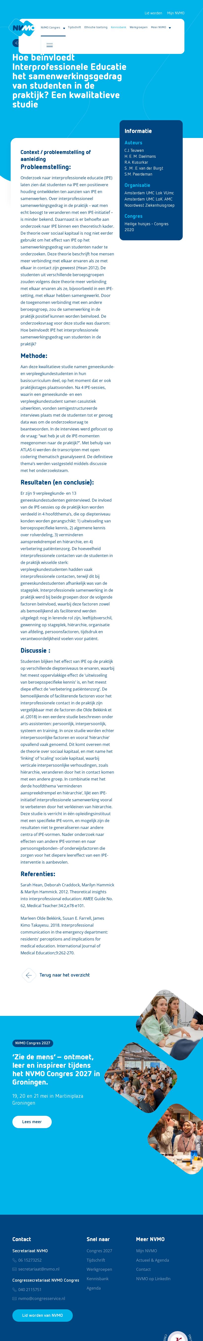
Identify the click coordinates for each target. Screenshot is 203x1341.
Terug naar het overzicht (64, 975)
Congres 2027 (99, 1251)
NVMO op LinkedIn (153, 1279)
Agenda (94, 1288)
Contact (143, 1270)
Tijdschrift (74, 27)
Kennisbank (118, 27)
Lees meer (32, 1122)
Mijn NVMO (175, 13)
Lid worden (153, 13)
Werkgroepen (139, 27)
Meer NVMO (158, 27)
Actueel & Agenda (152, 1260)
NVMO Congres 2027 (32, 1043)
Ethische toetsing (95, 27)
